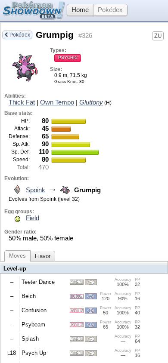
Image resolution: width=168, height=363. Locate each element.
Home (80, 9)
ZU (158, 36)
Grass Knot (65, 81)
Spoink (35, 190)
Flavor (42, 256)
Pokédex (110, 9)
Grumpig (55, 35)
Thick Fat (22, 102)
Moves (17, 255)
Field (32, 218)
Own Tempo (57, 102)
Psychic (68, 57)
